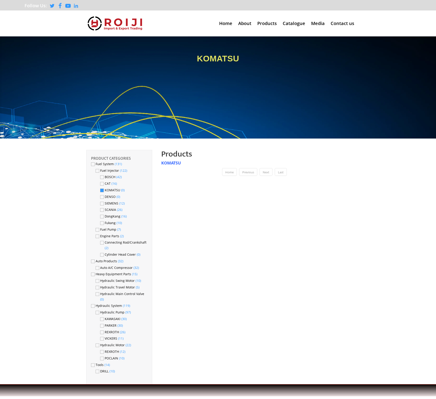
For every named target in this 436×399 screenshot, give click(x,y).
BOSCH (110, 177)
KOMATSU (218, 58)
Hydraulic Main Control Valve (122, 294)
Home (225, 24)
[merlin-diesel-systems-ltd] (76, 6)
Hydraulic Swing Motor (118, 280)
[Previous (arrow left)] (8, 199)
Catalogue (294, 24)
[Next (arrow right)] (428, 199)
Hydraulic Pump (112, 312)
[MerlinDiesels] (52, 6)
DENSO (110, 196)
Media (318, 24)
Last (281, 172)
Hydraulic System (109, 305)
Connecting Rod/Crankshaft (125, 242)
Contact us (342, 24)
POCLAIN (111, 358)
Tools (100, 365)
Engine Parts (110, 236)
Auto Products (107, 261)
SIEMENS (111, 203)
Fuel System (105, 164)
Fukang (110, 223)
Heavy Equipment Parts (114, 274)
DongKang (112, 216)
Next (266, 172)
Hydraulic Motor (113, 345)
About (244, 24)
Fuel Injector (110, 170)
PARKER (110, 325)
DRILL (104, 371)
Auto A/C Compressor (117, 267)
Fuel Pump (108, 229)
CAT (108, 183)
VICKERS (111, 338)
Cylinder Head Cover (120, 254)
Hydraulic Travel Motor (118, 287)
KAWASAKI (112, 319)
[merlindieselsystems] (60, 6)
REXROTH (112, 332)
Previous (248, 172)
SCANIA (110, 209)
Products (267, 24)
